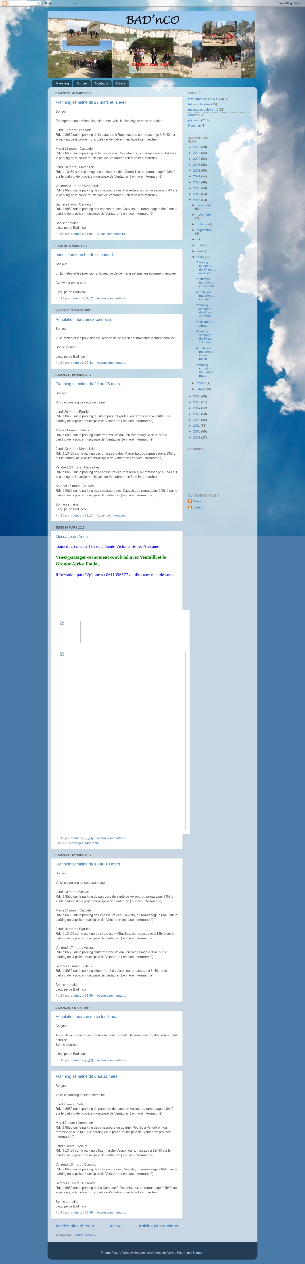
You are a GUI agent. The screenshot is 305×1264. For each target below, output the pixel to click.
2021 (197, 176)
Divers (120, 83)
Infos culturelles (199, 104)
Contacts (101, 83)
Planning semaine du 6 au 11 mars (86, 1076)
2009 (197, 437)
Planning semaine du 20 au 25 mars (88, 384)
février (202, 383)
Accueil (82, 83)
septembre (204, 230)
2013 (197, 414)
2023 (197, 164)
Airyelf (171, 1252)
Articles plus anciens (158, 1226)
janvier (202, 389)
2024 (197, 158)
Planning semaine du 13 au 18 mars (88, 864)
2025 (197, 153)
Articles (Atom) (85, 1235)
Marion (198, 501)
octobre (202, 224)
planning (194, 120)
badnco (198, 507)
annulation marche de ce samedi (85, 255)
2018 (197, 194)
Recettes (194, 125)
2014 (197, 408)
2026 (197, 147)
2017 (197, 200)
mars (201, 257)
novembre (204, 214)
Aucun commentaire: (112, 233)
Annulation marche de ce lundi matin (88, 1016)
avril (200, 251)
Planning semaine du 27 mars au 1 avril (91, 102)
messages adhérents (84, 843)
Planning (62, 83)
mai (200, 245)
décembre (204, 205)
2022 (197, 170)
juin (200, 239)
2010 (197, 431)
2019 (197, 188)
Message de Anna (72, 536)
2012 (197, 420)
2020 (197, 182)
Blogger (198, 1252)
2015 (197, 402)
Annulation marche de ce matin (83, 319)
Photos (193, 115)
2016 (197, 396)
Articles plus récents (74, 1226)
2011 (197, 425)
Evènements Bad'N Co (204, 99)
